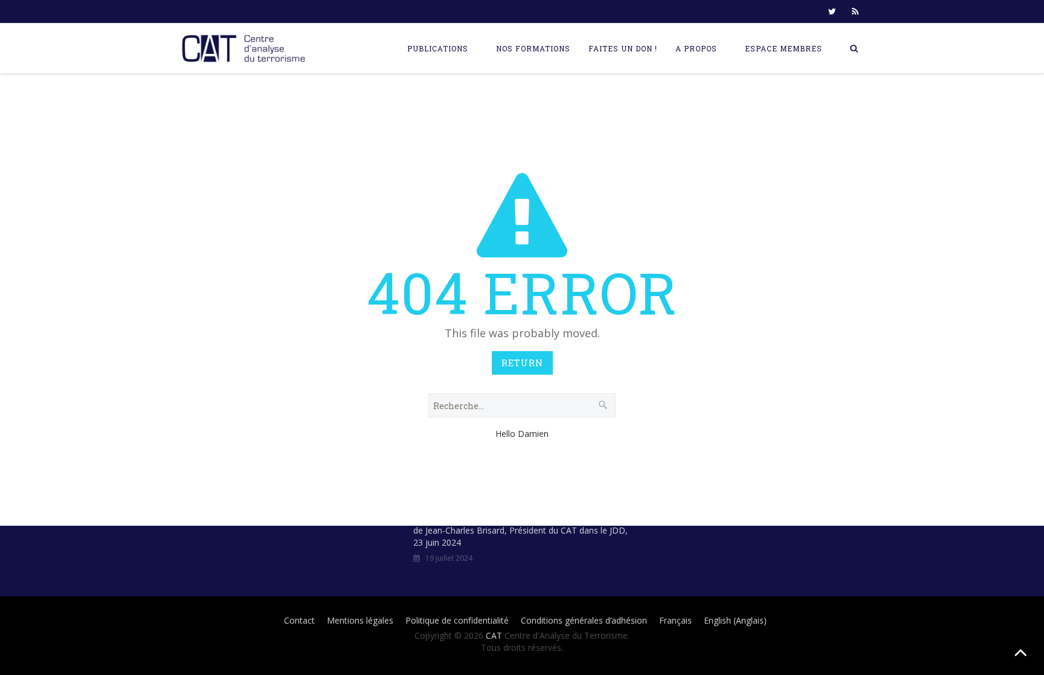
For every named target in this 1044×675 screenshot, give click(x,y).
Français (675, 620)
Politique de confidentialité (457, 620)
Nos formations (533, 48)
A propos (696, 48)
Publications (437, 48)
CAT (494, 635)
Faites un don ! (622, 48)
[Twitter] (832, 11)
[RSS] (855, 11)
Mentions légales (360, 620)
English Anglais (735, 620)
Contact (299, 620)
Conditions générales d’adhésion (584, 620)
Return (522, 363)
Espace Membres (783, 48)
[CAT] (246, 48)
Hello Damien (522, 433)
